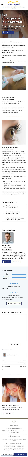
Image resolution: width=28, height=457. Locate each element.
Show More (22, 360)
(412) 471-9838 (15, 432)
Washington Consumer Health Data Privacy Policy (13, 448)
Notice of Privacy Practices (9, 446)
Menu (2, 4)
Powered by (7, 439)
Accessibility (18, 443)
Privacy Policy (20, 446)
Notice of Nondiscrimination (9, 444)
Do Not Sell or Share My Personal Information (14, 449)
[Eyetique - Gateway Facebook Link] (14, 421)
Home (7, 443)
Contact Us (12, 443)
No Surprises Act (20, 444)
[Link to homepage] (14, 3)
